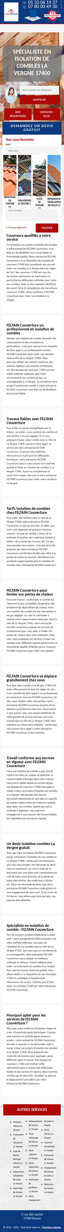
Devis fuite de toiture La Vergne (18, 1192)
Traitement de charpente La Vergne (18, 1141)
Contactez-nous (46, 114)
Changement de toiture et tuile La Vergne (49, 1174)
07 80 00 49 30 (42, 6)
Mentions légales (51, 1227)
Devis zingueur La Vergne (33, 1154)
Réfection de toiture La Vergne (48, 1188)
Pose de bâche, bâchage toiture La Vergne (17, 1159)
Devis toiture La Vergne (48, 1134)
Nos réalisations (18, 114)
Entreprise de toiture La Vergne (49, 1159)
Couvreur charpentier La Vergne (49, 1146)
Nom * (9, 144)
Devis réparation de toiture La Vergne (34, 1169)
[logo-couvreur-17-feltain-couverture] (11, 11)
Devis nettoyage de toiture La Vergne (33, 1140)
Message (10, 204)
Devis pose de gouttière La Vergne (33, 1186)
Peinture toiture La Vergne (17, 1126)
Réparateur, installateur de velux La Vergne (18, 1178)
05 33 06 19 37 (42, 2)
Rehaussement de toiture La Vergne (34, 1125)
